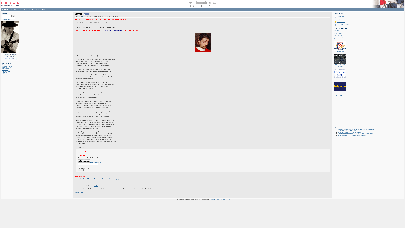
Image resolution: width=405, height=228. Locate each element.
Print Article (340, 19)
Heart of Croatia (6, 71)
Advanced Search (6, 19)
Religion (84, 16)
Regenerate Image (95, 162)
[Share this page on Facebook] (86, 14)
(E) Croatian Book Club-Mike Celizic (347, 130)
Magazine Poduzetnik (7, 66)
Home (78, 16)
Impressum (30, 9)
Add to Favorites (341, 22)
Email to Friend (340, 16)
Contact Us (22, 9)
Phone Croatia (5, 68)
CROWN (336, 30)
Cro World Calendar (339, 32)
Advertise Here (340, 95)
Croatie (336, 38)
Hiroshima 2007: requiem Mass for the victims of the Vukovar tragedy (99, 179)
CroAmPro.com (340, 51)
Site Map (13, 9)
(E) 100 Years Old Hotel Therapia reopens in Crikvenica (352, 135)
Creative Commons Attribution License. (220, 199)
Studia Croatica (338, 33)
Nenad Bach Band (6, 67)
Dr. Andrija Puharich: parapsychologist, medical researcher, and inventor (356, 129)
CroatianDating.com (7, 64)
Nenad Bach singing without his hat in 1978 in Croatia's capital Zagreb (355, 133)
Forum (43, 9)
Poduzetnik (340, 92)
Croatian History (338, 35)
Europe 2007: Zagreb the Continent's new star (349, 132)
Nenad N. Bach (81, 22)
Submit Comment (80, 192)
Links (37, 9)
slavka (96, 186)
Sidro (3, 73)
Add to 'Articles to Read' (343, 24)
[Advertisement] (340, 112)
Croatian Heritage (338, 37)
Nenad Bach (5, 72)
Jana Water (5, 70)
